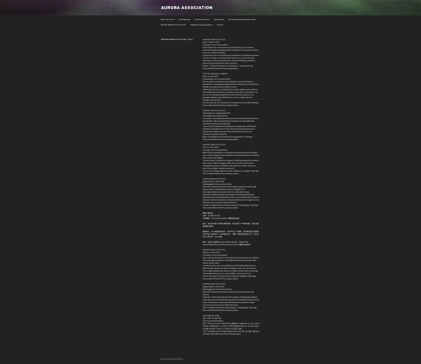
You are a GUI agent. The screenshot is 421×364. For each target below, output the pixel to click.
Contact (220, 25)
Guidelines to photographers (201, 25)
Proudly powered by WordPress (171, 359)
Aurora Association (187, 7)
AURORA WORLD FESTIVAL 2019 (173, 25)
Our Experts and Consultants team (242, 19)
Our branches (219, 19)
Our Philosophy (185, 19)
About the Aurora (168, 19)
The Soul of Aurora (202, 19)
